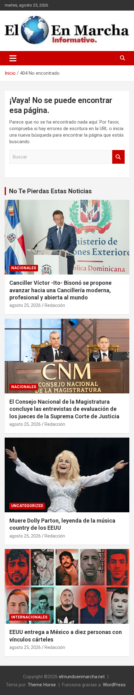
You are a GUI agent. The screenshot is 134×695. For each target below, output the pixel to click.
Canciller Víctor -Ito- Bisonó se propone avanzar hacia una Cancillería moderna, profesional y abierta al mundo (60, 290)
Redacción (55, 305)
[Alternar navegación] (13, 58)
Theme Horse (42, 685)
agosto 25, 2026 (25, 305)
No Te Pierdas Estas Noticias (50, 191)
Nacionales (23, 268)
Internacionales (29, 617)
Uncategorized (27, 506)
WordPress (114, 685)
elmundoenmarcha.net (82, 676)
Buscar (118, 157)
